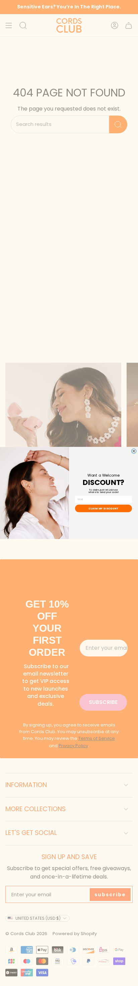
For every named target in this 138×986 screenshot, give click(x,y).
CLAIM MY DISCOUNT (103, 508)
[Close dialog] (133, 451)
